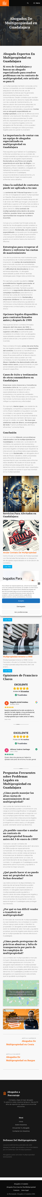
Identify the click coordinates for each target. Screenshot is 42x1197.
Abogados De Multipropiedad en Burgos (21, 1060)
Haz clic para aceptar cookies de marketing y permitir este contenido (21, 993)
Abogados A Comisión (21, 1184)
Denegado (21, 606)
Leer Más (7, 567)
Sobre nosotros (21, 1125)
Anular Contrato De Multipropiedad (19, 552)
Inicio (21, 1121)
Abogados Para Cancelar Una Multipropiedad (21, 1187)
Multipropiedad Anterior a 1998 (17, 657)
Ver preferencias (21, 612)
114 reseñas (25, 691)
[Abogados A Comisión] (4, 3)
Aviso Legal (25, 1190)
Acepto (21, 601)
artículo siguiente (13, 1054)
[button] (39, 584)
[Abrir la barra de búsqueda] (28, 3)
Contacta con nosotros (21, 1131)
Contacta (16, 1190)
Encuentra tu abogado (21, 1128)
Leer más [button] (8, 719)
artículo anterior (29, 1038)
